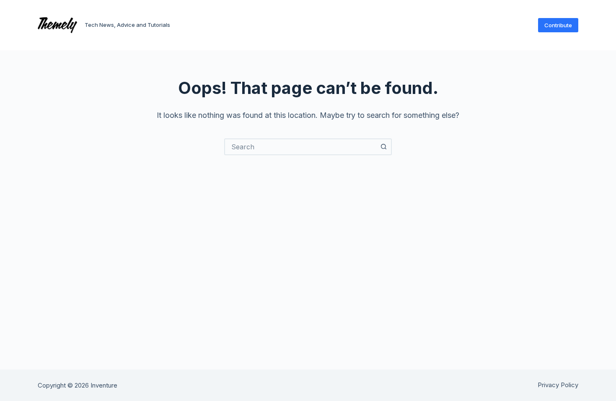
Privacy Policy (558, 385)
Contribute (558, 25)
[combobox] (300, 146)
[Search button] (383, 146)
